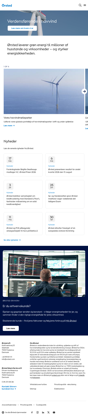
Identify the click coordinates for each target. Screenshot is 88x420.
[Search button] (80, 5)
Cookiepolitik (41, 405)
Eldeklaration (59, 389)
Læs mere (8, 125)
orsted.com (56, 375)
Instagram (36, 377)
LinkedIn (81, 375)
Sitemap (33, 389)
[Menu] (84, 5)
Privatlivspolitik (26, 405)
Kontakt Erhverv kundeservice (9, 387)
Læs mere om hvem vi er (22, 28)
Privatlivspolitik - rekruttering (65, 384)
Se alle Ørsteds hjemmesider (15, 412)
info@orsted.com (8, 359)
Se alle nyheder (11, 240)
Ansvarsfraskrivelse (9, 405)
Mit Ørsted (71, 320)
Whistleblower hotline (38, 384)
